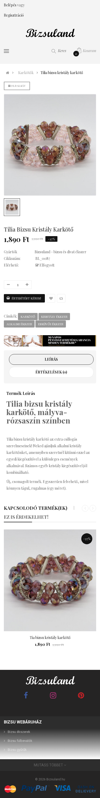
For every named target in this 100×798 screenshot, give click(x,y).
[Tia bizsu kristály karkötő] (50, 580)
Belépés (10, 5)
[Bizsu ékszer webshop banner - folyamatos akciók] (50, 341)
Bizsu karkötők (19, 758)
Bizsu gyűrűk (17, 750)
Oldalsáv (18, 86)
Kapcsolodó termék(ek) (35, 508)
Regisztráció (14, 15)
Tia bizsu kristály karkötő (50, 637)
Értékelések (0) (51, 372)
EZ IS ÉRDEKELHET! (26, 517)
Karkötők (26, 73)
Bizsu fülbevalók (20, 741)
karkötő (28, 317)
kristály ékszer (54, 317)
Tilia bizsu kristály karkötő (62, 73)
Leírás (51, 359)
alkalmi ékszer (19, 324)
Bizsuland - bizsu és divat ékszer (60, 251)
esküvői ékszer (50, 324)
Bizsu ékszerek (19, 732)
